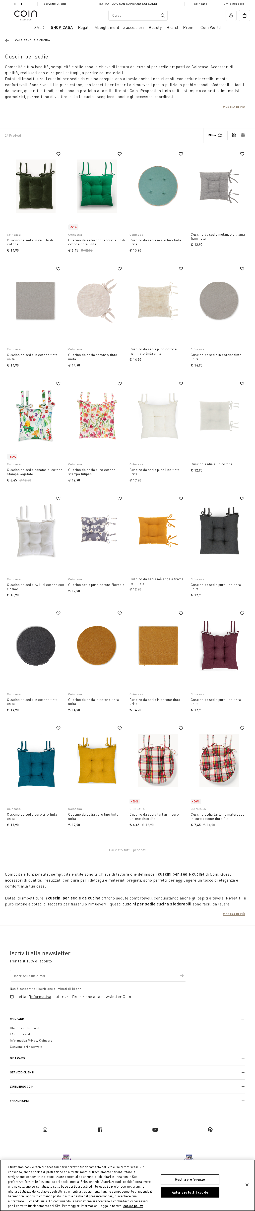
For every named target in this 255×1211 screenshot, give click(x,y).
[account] (231, 15)
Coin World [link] (210, 27)
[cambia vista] (234, 135)
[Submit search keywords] (163, 15)
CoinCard (17, 1019)
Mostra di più (234, 106)
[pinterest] (210, 1130)
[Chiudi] (247, 1184)
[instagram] (45, 1130)
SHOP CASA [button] (62, 27)
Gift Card (17, 1058)
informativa (40, 996)
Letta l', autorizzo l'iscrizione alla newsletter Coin (73, 996)
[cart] (244, 15)
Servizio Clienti (55, 3)
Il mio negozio (233, 3)
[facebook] (100, 1130)
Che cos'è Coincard (24, 1028)
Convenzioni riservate (26, 1047)
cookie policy (133, 1206)
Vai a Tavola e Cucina (32, 40)
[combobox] (138, 15)
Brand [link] (172, 27)
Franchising (19, 1101)
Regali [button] (84, 27)
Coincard (200, 3)
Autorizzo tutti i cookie (190, 1192)
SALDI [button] (40, 27)
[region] (127, 1185)
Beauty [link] (155, 27)
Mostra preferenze (190, 1179)
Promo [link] (189, 27)
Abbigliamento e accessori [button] (119, 27)
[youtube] (155, 1130)
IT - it (18, 3)
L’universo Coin (21, 1086)
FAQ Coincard (20, 1034)
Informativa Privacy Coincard (31, 1040)
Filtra (212, 135)
